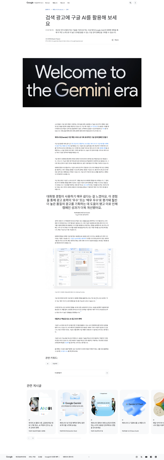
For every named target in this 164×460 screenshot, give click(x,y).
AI (47, 363)
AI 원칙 (67, 343)
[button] (115, 40)
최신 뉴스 (47, 3)
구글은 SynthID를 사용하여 (78, 238)
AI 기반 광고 (94, 126)
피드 (68, 3)
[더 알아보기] (107, 373)
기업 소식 (62, 3)
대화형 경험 (102, 148)
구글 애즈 (55, 363)
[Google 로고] (9, 457)
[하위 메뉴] (135, 3)
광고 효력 (86, 185)
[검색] (130, 3)
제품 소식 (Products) (58, 9)
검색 (67, 9)
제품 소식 (55, 3)
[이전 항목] (29, 438)
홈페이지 (47, 9)
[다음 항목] (33, 438)
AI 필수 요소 (64, 351)
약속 (103, 129)
